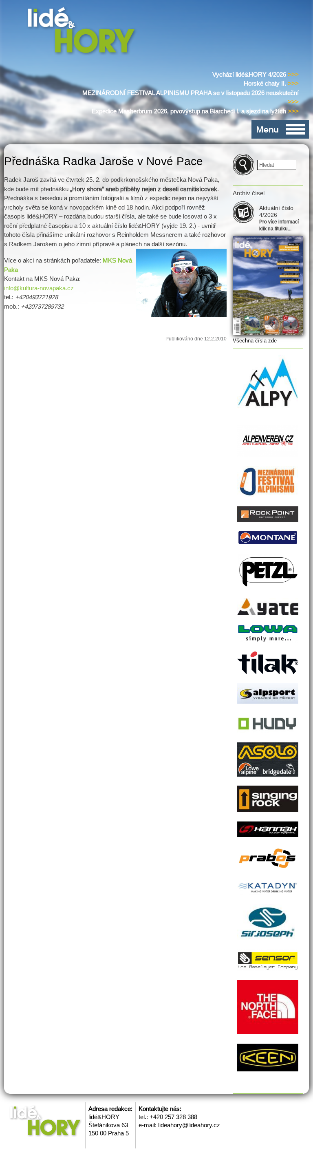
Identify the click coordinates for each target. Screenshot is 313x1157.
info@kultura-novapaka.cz (39, 288)
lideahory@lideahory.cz (189, 1125)
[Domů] (83, 32)
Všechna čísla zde (255, 341)
